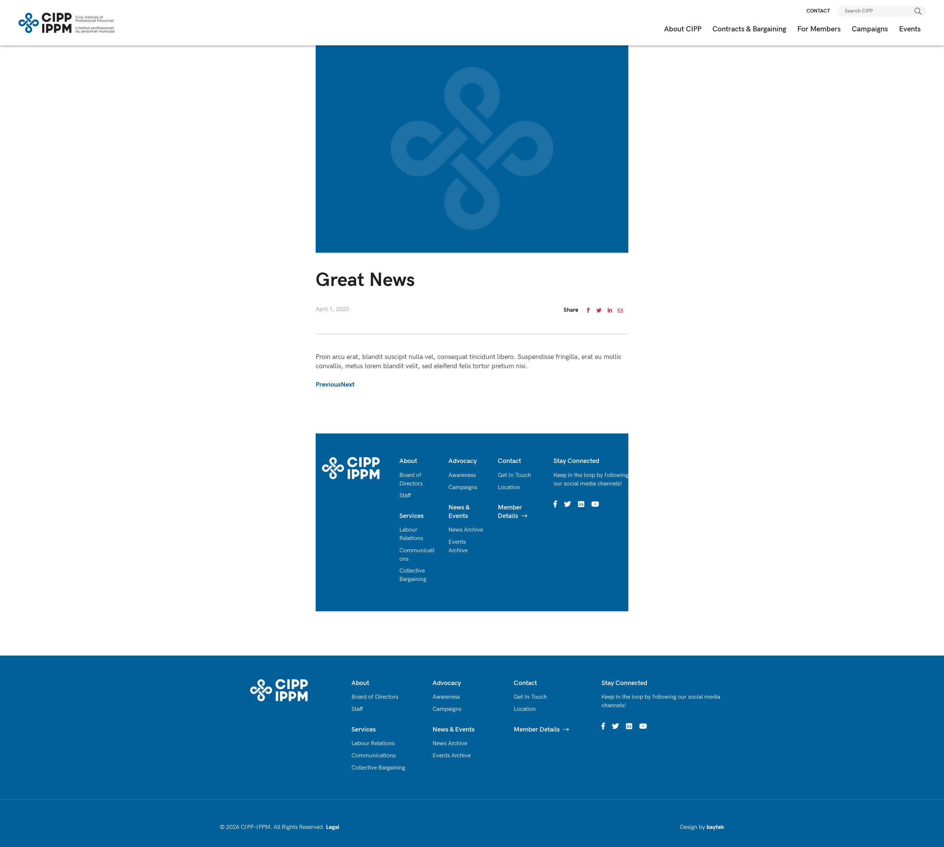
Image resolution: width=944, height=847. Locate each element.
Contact (509, 461)
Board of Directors (374, 697)
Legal (332, 827)
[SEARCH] (918, 11)
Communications (373, 755)
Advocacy (462, 461)
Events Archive (452, 755)
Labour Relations (373, 743)
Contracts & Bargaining (749, 29)
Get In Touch (514, 475)
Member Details (537, 729)
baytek (715, 827)
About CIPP (682, 29)
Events (910, 29)
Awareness (462, 475)
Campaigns (870, 29)
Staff (405, 495)
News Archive (465, 529)
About (408, 461)
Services (411, 516)
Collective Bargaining (378, 767)
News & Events (458, 512)
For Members (819, 29)
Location (509, 487)
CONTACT (818, 11)
